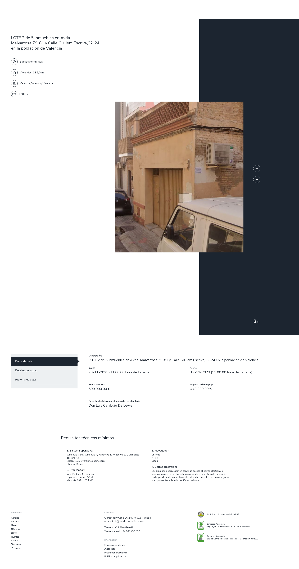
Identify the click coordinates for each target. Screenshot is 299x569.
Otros (14, 533)
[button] (256, 168)
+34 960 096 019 (124, 527)
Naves (14, 525)
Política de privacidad (115, 556)
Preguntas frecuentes (116, 552)
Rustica (15, 536)
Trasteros (16, 544)
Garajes (15, 517)
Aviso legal (110, 549)
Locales (15, 521)
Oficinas (15, 529)
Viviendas (16, 548)
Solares (15, 540)
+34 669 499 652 (130, 531)
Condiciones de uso (114, 545)
